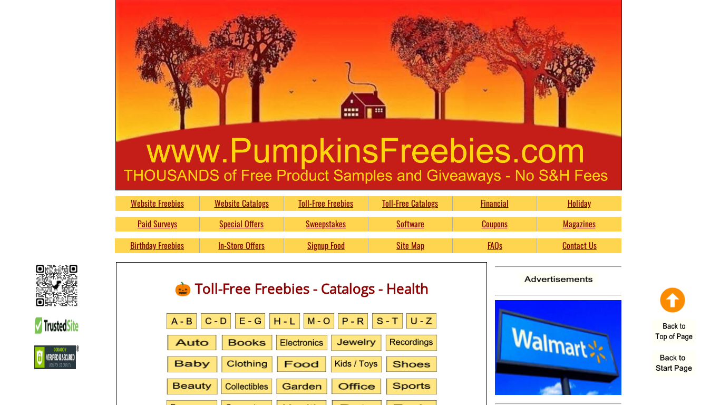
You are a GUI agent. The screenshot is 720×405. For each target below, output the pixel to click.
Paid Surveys (157, 223)
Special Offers (241, 223)
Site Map (410, 245)
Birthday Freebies (157, 245)
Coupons (495, 223)
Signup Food (326, 245)
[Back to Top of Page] (673, 333)
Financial (495, 203)
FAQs (495, 245)
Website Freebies (157, 203)
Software (410, 223)
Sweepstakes (326, 223)
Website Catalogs (242, 203)
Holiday (579, 203)
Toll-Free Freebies (325, 203)
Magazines (579, 223)
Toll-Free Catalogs (410, 203)
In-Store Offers (241, 245)
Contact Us (579, 245)
